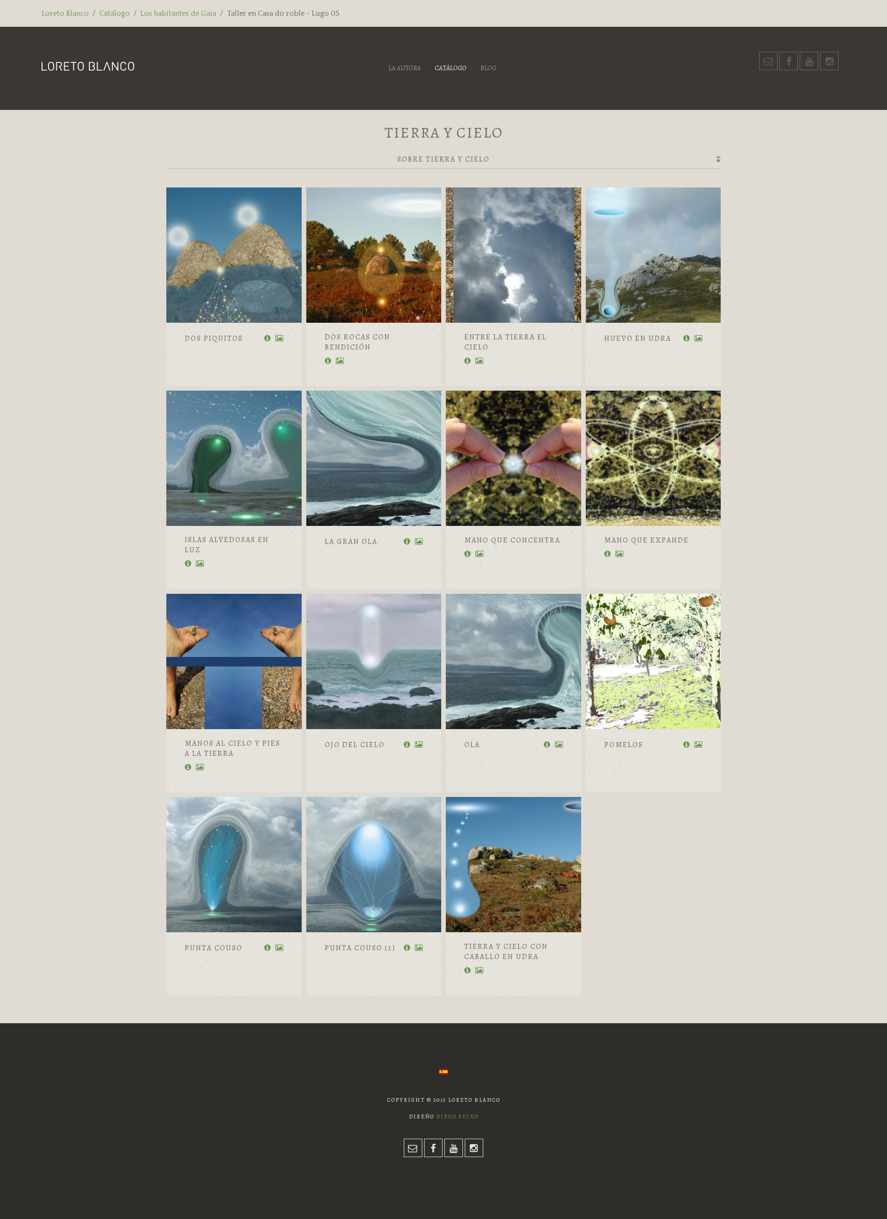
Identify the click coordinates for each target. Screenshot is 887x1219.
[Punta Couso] (234, 864)
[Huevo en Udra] (653, 255)
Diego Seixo (457, 1116)
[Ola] (513, 661)
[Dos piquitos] (234, 255)
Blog (488, 68)
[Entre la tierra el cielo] (513, 255)
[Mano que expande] (653, 458)
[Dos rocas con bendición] (374, 255)
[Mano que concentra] (513, 458)
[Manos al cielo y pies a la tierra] (234, 661)
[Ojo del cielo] (374, 661)
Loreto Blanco (65, 13)
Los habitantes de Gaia (178, 13)
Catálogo (114, 13)
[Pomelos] (653, 661)
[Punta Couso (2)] (374, 864)
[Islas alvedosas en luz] (234, 458)
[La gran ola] (374, 458)
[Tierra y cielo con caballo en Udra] (513, 864)
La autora (405, 68)
